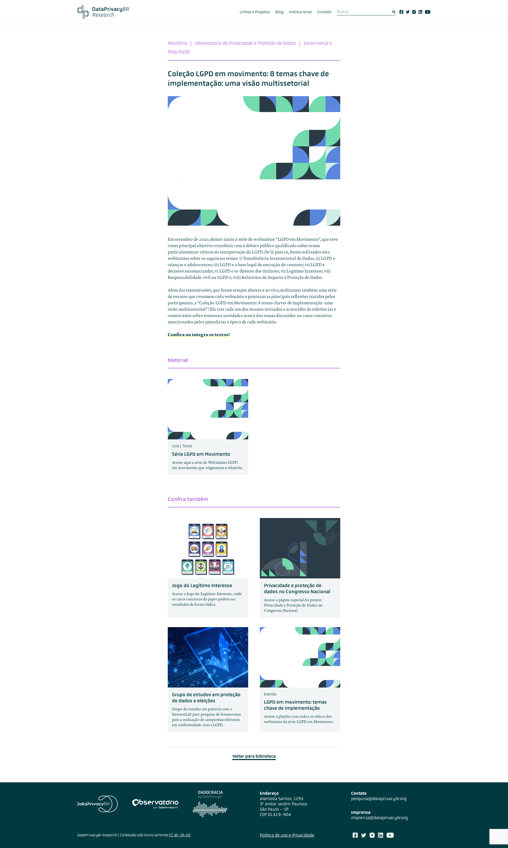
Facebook (401, 12)
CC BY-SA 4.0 (179, 835)
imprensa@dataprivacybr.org (379, 817)
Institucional (300, 12)
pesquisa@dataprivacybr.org (379, 798)
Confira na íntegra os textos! (199, 334)
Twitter (408, 12)
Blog (279, 12)
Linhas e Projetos (255, 12)
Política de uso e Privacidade (287, 835)
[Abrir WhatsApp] (495, 835)
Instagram (414, 12)
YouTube (427, 12)
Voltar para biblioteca (254, 756)
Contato (324, 12)
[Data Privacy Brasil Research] (103, 12)
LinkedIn (420, 12)
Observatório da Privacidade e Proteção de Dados (245, 43)
